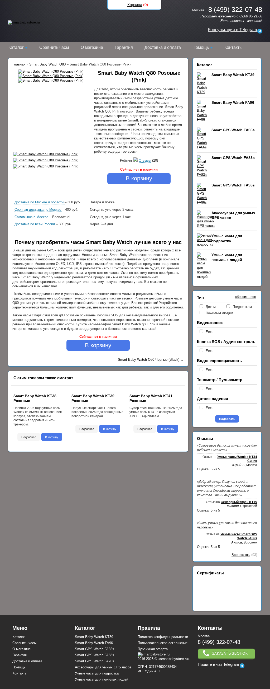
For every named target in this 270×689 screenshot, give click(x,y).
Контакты (233, 47)
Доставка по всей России (35, 224)
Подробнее (28, 437)
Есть (209, 332)
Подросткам (242, 307)
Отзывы (145, 160)
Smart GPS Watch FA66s (233, 130)
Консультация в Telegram (232, 29)
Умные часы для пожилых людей (101, 679)
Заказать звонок (230, 653)
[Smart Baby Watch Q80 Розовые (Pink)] (50, 71)
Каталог (16, 47)
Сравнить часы (54, 47)
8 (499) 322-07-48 (219, 642)
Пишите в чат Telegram (218, 664)
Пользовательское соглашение (162, 643)
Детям (211, 307)
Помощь (200, 47)
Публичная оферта (153, 649)
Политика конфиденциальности (163, 637)
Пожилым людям (219, 313)
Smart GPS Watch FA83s (233, 158)
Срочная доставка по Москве (38, 210)
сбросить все (245, 297)
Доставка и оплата (162, 47)
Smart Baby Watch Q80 (47, 64)
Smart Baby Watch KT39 (232, 75)
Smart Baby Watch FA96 (232, 102)
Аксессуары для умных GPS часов (103, 667)
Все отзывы (241, 555)
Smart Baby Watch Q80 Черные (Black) (148, 360)
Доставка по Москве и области (40, 202)
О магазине (92, 47)
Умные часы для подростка (97, 673)
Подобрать (227, 418)
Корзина (134, 4)
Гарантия (124, 47)
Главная (18, 64)
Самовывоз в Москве (32, 217)
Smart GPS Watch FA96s (233, 185)
